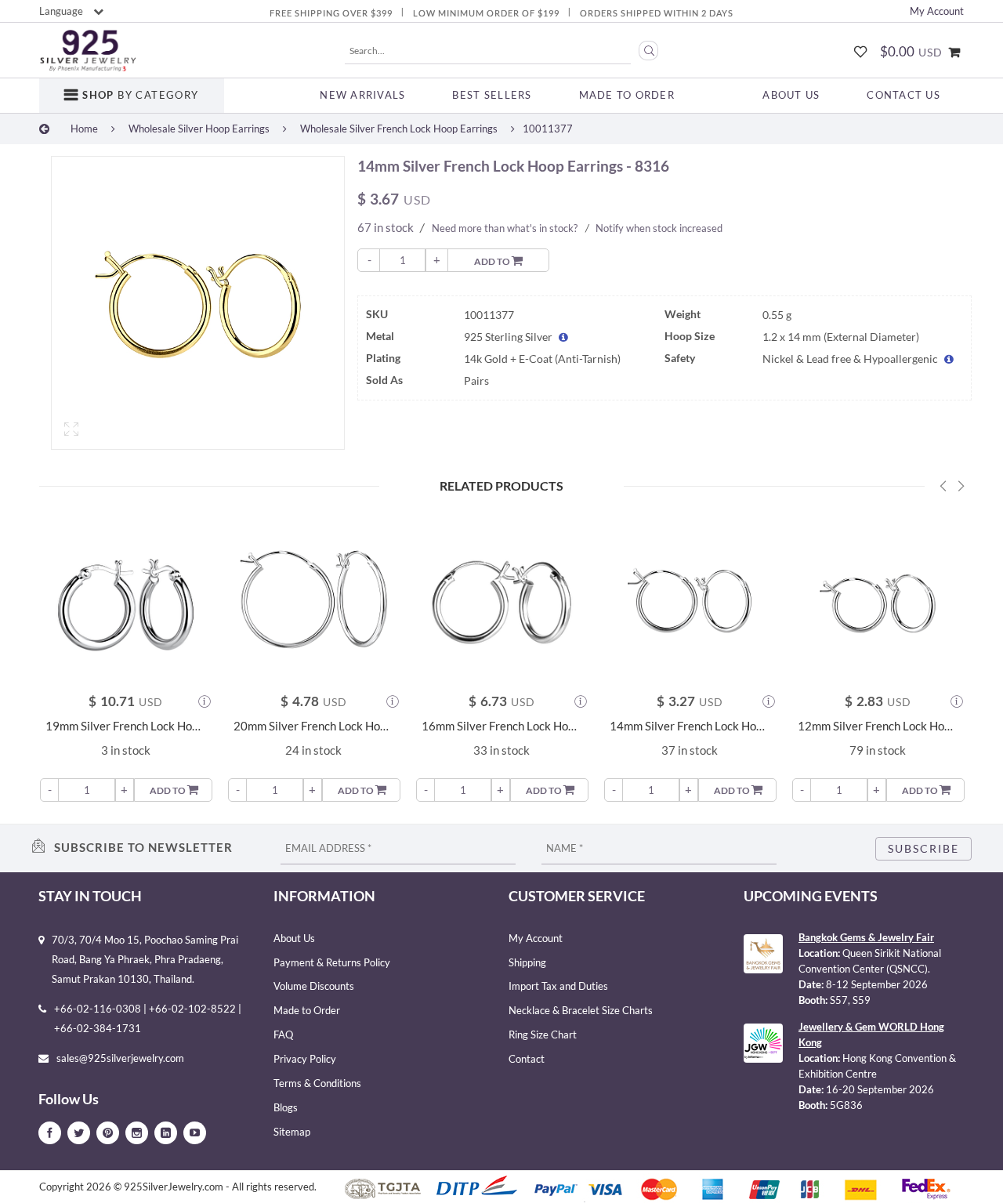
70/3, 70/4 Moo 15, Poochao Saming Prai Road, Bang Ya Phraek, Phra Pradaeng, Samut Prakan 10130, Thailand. (145, 959)
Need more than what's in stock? (505, 228)
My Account (937, 11)
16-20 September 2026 (880, 1089)
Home (84, 128)
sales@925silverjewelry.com (120, 1058)
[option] (198, 307)
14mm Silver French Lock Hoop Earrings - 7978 (689, 726)
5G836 (846, 1105)
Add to (493, 261)
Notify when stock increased (659, 228)
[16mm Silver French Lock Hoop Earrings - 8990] (501, 599)
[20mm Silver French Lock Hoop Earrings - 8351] (313, 599)
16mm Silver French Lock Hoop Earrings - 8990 (501, 726)
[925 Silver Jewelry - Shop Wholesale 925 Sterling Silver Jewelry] (87, 51)
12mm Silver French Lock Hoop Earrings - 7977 (878, 726)
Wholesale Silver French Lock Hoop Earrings (399, 128)
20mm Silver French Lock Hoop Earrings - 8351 (313, 726)
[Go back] (44, 128)
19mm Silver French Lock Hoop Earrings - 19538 (125, 726)
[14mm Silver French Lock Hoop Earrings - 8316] (198, 303)
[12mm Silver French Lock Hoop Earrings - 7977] (877, 599)
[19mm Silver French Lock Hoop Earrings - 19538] (125, 599)
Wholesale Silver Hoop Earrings (199, 128)
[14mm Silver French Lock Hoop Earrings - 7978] (689, 599)
